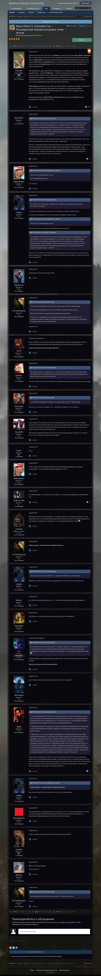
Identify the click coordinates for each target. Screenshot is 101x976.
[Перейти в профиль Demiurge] (19, 398)
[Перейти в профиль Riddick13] (19, 276)
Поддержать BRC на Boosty (50, 21)
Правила (31, 12)
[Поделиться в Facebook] (16, 947)
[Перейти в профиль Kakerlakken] (19, 172)
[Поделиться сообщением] (85, 51)
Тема (32, 970)
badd (19, 726)
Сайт (46, 8)
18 (50, 46)
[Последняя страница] (62, 46)
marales (18, 849)
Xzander (23, 35)
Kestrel (19, 875)
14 (36, 46)
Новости (40, 35)
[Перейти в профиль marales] (19, 838)
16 (43, 46)
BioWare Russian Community (26, 3)
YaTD (19, 351)
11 (26, 46)
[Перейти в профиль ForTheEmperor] (19, 303)
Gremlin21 (18, 118)
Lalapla (19, 212)
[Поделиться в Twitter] (13, 947)
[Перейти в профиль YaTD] (19, 343)
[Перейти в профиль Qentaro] (19, 368)
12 (90, 26)
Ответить (82, 40)
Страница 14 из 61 (71, 46)
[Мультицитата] (30, 107)
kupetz (19, 600)
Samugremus (19, 818)
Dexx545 (19, 432)
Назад (15, 46)
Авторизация (72, 26)
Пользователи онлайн (56, 12)
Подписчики (82, 26)
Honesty (19, 529)
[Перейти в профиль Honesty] (19, 520)
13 (32, 46)
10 (22, 46)
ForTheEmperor (19, 311)
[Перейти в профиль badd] (19, 716)
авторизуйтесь (71, 922)
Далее (58, 46)
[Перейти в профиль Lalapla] (19, 202)
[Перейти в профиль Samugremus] (19, 812)
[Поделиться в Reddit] (10, 947)
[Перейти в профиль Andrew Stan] (19, 494)
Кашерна (19, 626)
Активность (57, 8)
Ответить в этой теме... (29, 931)
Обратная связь (64, 970)
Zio (18, 651)
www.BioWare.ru (17, 8)
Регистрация (85, 3)
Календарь (21, 12)
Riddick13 (19, 285)
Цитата (35, 107)
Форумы (12, 12)
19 (53, 46)
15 (39, 46)
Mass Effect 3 (46, 64)
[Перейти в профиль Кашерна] (19, 618)
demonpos (19, 695)
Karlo (19, 450)
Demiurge (19, 406)
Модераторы (41, 12)
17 (46, 46)
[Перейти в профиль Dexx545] (19, 424)
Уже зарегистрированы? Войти (67, 3)
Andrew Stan (18, 500)
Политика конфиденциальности (46, 970)
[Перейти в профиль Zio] (19, 643)
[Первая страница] (10, 46)
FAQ (30, 866)
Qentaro (18, 375)
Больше (69, 8)
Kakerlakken (19, 181)
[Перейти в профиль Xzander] (12, 27)
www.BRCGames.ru (33, 8)
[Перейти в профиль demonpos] (19, 684)
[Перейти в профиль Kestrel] (19, 867)
